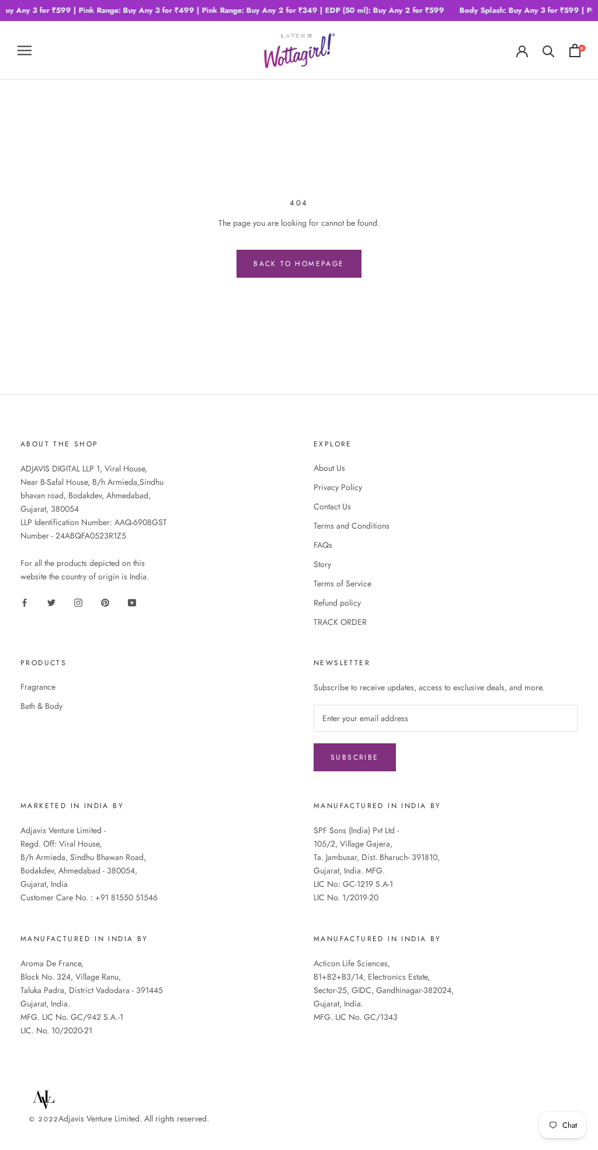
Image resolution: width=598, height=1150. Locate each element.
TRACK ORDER (340, 622)
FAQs (323, 545)
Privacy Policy (338, 487)
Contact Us (332, 506)
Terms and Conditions (352, 526)
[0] (574, 50)
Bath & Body (41, 706)
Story (322, 564)
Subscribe (355, 757)
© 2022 (43, 1119)
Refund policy (337, 603)
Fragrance (37, 687)
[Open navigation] (25, 50)
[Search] (549, 50)
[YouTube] (132, 602)
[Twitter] (51, 602)
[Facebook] (24, 602)
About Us (329, 468)
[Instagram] (78, 602)
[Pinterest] (105, 602)
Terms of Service (342, 583)
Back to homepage (298, 263)
